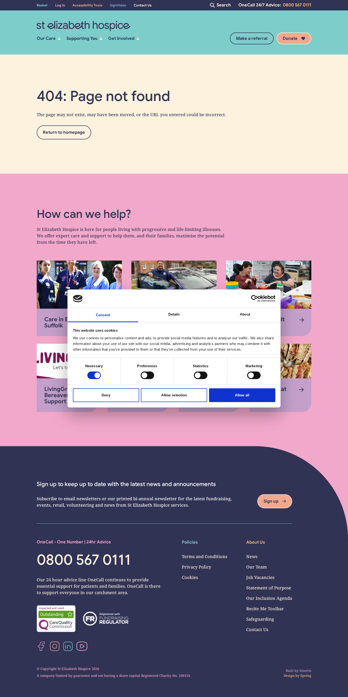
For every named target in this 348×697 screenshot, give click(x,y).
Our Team (256, 567)
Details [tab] (174, 314)
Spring (305, 675)
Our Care (46, 38)
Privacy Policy (196, 567)
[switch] (147, 375)
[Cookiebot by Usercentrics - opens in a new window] (254, 298)
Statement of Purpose (268, 588)
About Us (255, 542)
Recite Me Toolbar (265, 608)
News (251, 556)
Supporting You (82, 38)
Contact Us (257, 629)
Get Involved (121, 38)
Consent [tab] (103, 315)
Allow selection (174, 395)
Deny (106, 395)
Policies (190, 542)
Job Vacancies (260, 577)
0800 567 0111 (297, 5)
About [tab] (245, 314)
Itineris (305, 670)
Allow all (242, 395)
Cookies (190, 577)
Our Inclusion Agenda (269, 598)
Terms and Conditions (204, 556)
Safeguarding (260, 619)
